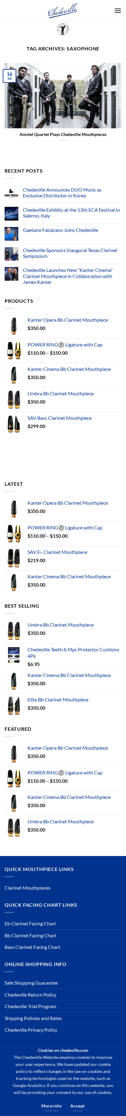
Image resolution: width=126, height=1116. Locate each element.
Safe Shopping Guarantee (31, 983)
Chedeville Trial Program (30, 1006)
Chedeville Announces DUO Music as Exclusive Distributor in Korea (62, 192)
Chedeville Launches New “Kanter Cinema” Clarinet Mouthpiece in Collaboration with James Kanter (68, 275)
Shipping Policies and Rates (33, 1018)
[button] (117, 10)
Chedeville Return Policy (30, 994)
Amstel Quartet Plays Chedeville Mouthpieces (63, 134)
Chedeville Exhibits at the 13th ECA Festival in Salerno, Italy (71, 212)
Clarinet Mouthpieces (27, 888)
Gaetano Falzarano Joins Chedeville (60, 230)
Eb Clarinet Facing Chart (30, 923)
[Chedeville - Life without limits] (63, 10)
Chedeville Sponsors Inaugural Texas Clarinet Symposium (70, 253)
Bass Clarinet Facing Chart (32, 947)
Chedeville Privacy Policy (31, 1030)
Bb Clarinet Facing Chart (30, 935)
